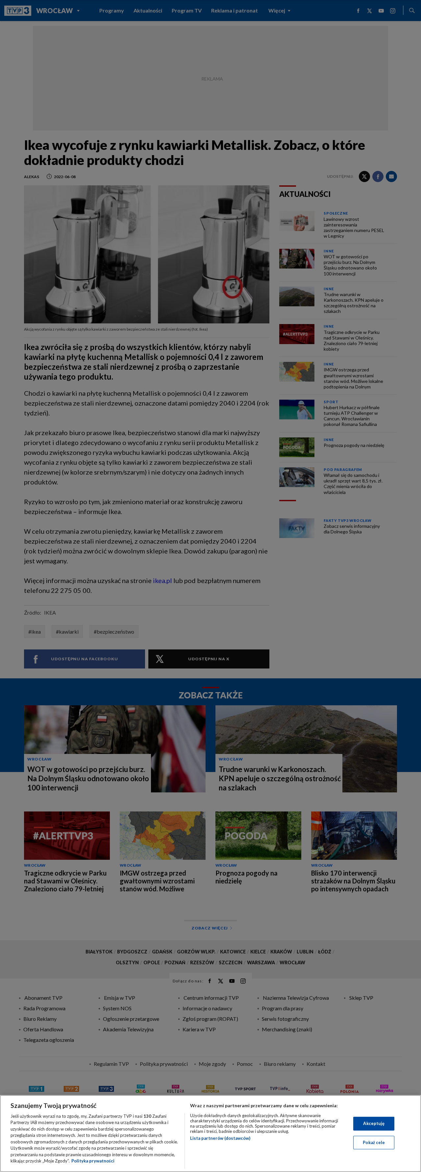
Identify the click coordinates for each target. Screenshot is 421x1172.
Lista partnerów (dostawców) (220, 1138)
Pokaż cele (374, 1142)
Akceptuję (373, 1123)
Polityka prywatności (92, 1160)
